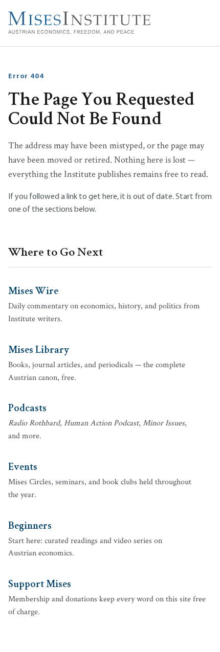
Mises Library (38, 348)
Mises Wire (33, 290)
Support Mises (39, 583)
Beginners (30, 524)
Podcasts (27, 407)
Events (22, 466)
